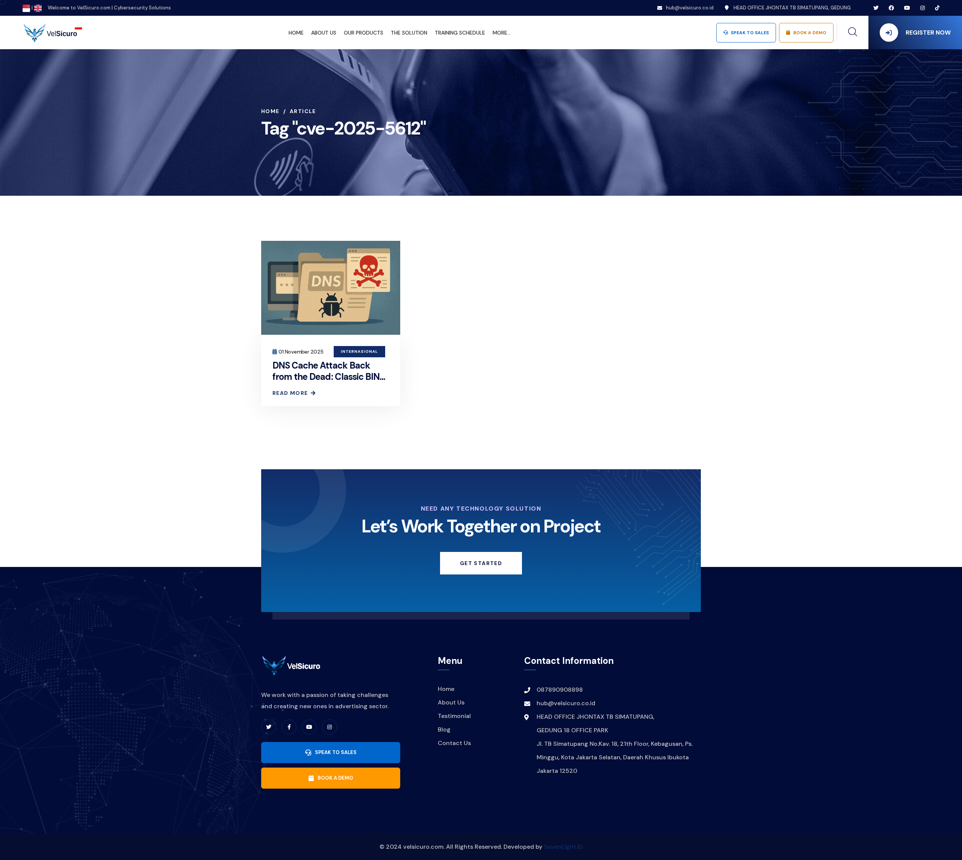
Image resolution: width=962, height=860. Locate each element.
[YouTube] (309, 727)
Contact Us (454, 743)
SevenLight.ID (563, 847)
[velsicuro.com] (53, 32)
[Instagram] (329, 727)
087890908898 (560, 690)
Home (270, 111)
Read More (290, 393)
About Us (451, 702)
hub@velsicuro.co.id (690, 8)
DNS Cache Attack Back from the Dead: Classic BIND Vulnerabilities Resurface (329, 377)
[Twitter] (268, 727)
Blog (444, 729)
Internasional (359, 351)
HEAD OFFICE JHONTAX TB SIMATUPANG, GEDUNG (791, 8)
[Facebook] (288, 727)
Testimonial (454, 716)
